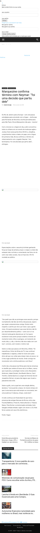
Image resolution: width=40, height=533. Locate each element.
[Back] (2, 3)
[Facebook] (4, 109)
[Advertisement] (20, 66)
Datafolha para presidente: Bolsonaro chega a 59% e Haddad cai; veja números (10, 440)
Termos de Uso (17, 525)
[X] (8, 109)
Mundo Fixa (20, 527)
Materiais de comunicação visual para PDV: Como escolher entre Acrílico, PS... (19, 479)
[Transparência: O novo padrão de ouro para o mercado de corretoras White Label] (20, 455)
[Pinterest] (12, 109)
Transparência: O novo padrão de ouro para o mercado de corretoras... (18, 462)
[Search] (37, 39)
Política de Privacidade (28, 525)
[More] (21, 109)
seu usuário (5, 12)
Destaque (4, 88)
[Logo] (12, 48)
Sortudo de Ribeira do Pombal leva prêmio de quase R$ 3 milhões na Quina (29, 440)
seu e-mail (5, 32)
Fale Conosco (7, 525)
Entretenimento (11, 88)
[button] (3, 39)
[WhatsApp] (16, 109)
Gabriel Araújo (7, 105)
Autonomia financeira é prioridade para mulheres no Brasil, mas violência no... (18, 512)
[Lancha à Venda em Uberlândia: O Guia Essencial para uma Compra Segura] (20, 489)
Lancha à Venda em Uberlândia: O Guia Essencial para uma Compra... (18, 495)
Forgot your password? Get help (12, 23)
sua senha (5, 18)
